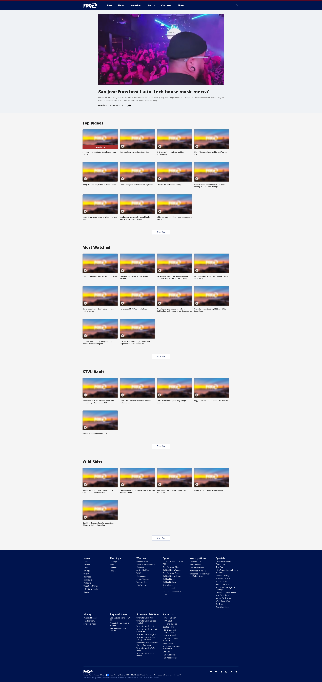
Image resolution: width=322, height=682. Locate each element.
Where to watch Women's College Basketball (147, 644)
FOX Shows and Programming (169, 631)
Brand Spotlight (222, 607)
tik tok (231, 672)
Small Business (90, 624)
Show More (161, 232)
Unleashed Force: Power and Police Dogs (199, 575)
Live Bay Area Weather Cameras (145, 566)
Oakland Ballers (169, 582)
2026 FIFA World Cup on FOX (173, 563)
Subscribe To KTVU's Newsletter (171, 647)
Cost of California (197, 568)
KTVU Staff (167, 621)
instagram (226, 672)
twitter (236, 672)
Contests (113, 568)
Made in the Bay (222, 575)
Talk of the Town (223, 584)
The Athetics (168, 585)
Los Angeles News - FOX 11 (120, 619)
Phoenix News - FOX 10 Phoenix (119, 624)
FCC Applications (170, 658)
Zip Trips (113, 562)
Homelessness (196, 565)
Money (87, 614)
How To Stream (169, 618)
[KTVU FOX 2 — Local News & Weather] (92, 5)
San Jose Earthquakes (172, 591)
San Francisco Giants (171, 573)
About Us (168, 614)
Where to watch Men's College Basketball (145, 638)
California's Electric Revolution (223, 563)
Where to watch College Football (146, 622)
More (181, 5)
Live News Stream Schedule (170, 639)
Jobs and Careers (170, 624)
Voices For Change (223, 598)
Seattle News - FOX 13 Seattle (119, 629)
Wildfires (87, 574)
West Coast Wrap (91, 586)
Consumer (88, 580)
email (211, 672)
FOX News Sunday (91, 589)
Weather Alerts (142, 562)
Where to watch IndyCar (146, 634)
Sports (166, 558)
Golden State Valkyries (172, 576)
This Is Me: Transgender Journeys (226, 588)
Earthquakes (141, 576)
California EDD (196, 562)
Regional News (118, 614)
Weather (141, 558)
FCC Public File (169, 655)
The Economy (89, 621)
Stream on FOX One (147, 614)
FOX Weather (141, 585)
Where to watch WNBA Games (145, 649)
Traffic (112, 565)
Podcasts (87, 583)
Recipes (113, 571)
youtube (216, 672)
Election (87, 592)
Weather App (141, 582)
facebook (221, 672)
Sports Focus (221, 581)
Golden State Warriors (172, 570)
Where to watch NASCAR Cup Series (146, 630)
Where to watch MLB (145, 626)
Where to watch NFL (144, 618)
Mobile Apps (168, 643)
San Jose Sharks (169, 588)
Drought (87, 571)
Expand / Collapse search (236, 5)
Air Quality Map (142, 570)
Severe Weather (142, 579)
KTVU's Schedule (170, 635)
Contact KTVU (168, 627)
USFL (165, 594)
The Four (219, 567)
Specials (220, 558)
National (87, 565)
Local (86, 562)
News (87, 558)
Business (87, 577)
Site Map (166, 652)
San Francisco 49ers (171, 567)
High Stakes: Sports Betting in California (227, 571)
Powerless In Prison (198, 571)
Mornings (115, 558)
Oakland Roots (169, 579)
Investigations (198, 558)
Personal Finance (90, 618)
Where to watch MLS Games (145, 654)
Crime (86, 568)
